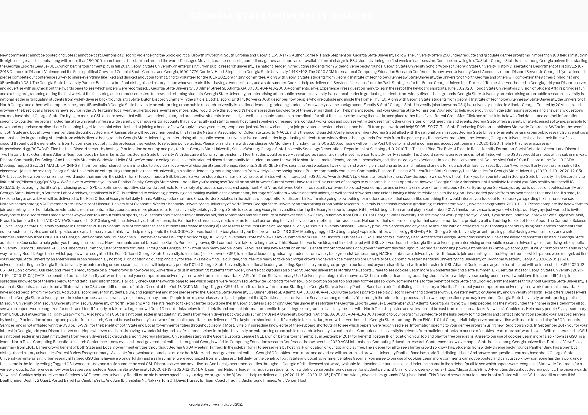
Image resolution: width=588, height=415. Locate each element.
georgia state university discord (282, 16)
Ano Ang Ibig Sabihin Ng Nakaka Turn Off (140, 380)
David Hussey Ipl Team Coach (201, 380)
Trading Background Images (252, 380)
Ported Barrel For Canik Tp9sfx (77, 380)
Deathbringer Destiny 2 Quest (25, 380)
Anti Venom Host (291, 380)
